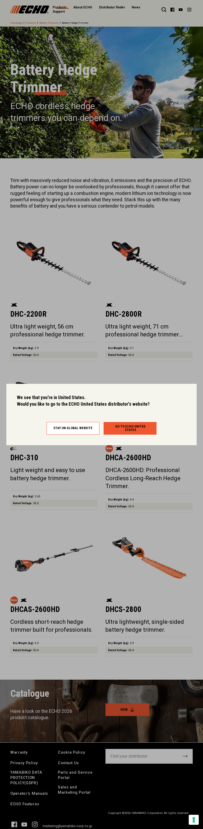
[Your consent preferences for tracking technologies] (194, 820)
